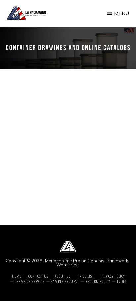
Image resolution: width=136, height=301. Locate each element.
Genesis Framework (107, 260)
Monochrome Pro (62, 260)
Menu (121, 13)
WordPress (68, 264)
